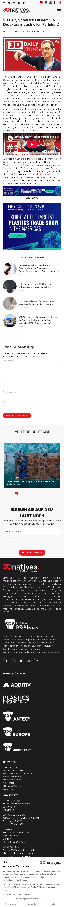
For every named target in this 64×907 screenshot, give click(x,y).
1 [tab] (16, 493)
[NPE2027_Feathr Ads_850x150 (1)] (32, 191)
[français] (55, 2)
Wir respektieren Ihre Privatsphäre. (17, 894)
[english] (46, 2)
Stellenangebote (12, 779)
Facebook (29, 177)
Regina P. (31, 31)
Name (6, 382)
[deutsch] (41, 2)
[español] (50, 2)
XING (10, 183)
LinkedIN (21, 183)
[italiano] (60, 2)
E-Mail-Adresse (10, 392)
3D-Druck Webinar (12, 785)
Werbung (8, 789)
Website (6, 402)
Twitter (42, 177)
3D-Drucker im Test (13, 770)
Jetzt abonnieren (32, 552)
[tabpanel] (32, 465)
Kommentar (8, 361)
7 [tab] (43, 493)
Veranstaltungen (12, 776)
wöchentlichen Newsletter (42, 174)
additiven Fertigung (36, 599)
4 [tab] (29, 493)
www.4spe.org (51, 652)
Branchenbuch (11, 767)
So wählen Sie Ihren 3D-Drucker (19, 773)
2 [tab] (20, 493)
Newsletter (8, 782)
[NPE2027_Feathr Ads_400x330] (32, 226)
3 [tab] (25, 493)
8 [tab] (47, 493)
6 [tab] (38, 493)
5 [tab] (34, 493)
